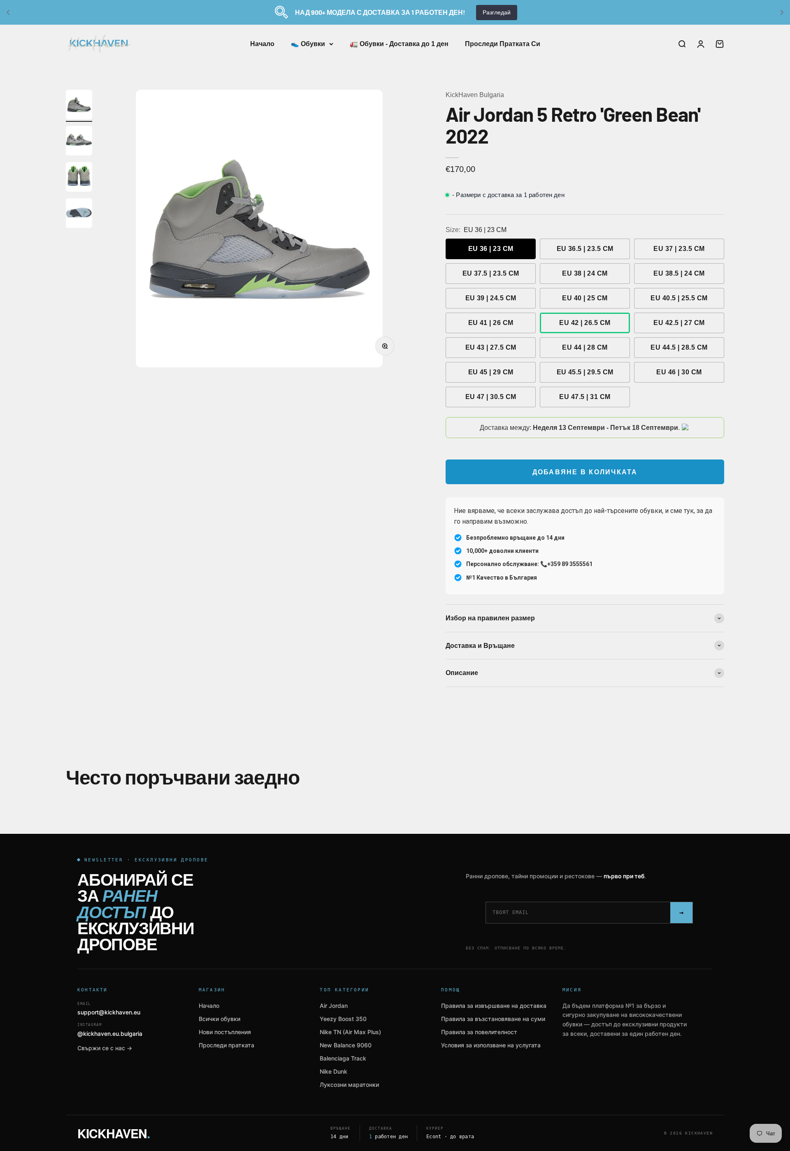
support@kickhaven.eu (108, 1009)
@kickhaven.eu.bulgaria (109, 1030)
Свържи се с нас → (104, 1047)
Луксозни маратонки (349, 1084)
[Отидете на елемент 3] (79, 178)
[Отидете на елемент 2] (79, 142)
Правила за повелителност (479, 1031)
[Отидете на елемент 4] (79, 214)
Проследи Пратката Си (502, 43)
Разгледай (497, 12)
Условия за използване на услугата (491, 1045)
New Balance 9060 (346, 1045)
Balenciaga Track (343, 1058)
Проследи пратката (226, 1045)
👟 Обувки (308, 43)
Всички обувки (219, 1018)
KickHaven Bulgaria (475, 94)
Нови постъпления (225, 1031)
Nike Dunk (333, 1071)
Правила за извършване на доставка (493, 1005)
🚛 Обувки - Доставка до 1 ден (399, 43)
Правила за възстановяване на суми (493, 1018)
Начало (262, 43)
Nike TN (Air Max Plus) (350, 1031)
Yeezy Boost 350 (343, 1018)
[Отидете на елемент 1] (79, 106)
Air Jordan (334, 1005)
